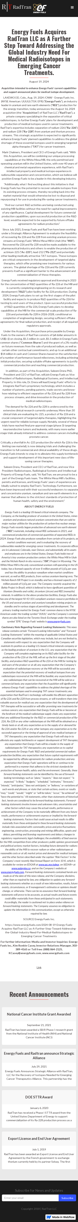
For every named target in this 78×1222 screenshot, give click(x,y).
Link (39, 967)
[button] (72, 7)
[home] (15, 7)
